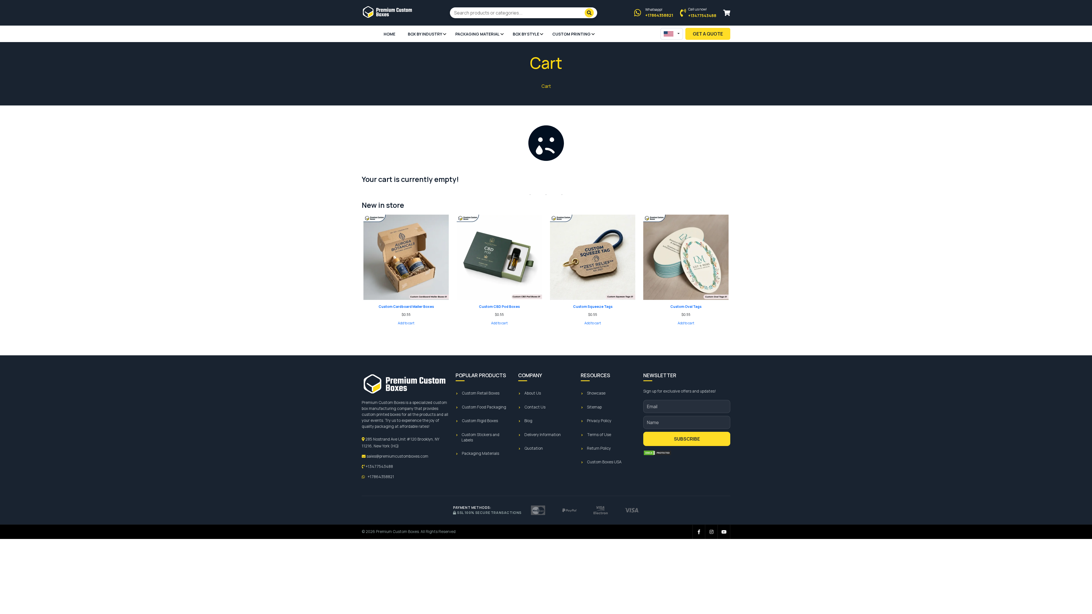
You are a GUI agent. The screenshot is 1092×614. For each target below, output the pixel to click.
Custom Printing (571, 34)
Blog (528, 420)
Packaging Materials (480, 453)
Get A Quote (708, 34)
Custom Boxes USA (604, 461)
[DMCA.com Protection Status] (657, 453)
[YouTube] (724, 532)
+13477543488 (379, 466)
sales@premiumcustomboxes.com (397, 456)
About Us (532, 393)
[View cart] (726, 13)
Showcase (596, 393)
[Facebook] (699, 532)
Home (389, 34)
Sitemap (594, 407)
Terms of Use (599, 434)
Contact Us (534, 407)
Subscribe (687, 439)
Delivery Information (542, 434)
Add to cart (406, 323)
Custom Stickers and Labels (480, 437)
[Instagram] (711, 532)
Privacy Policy (599, 420)
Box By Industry (425, 34)
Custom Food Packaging (484, 407)
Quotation (533, 448)
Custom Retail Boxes (480, 393)
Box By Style (526, 34)
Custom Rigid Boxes (480, 420)
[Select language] (671, 34)
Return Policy (599, 448)
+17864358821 (380, 476)
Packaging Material (477, 34)
